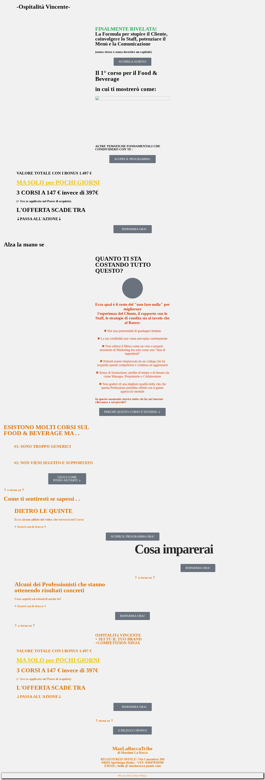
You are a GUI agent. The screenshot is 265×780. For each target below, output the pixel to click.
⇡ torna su (104, 720)
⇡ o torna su (14, 490)
